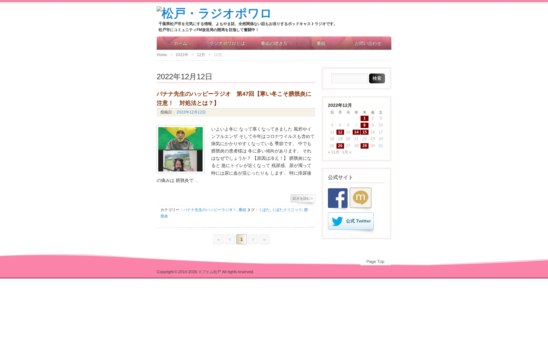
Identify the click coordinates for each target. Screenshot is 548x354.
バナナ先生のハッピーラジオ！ (210, 210)
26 (340, 146)
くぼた (264, 210)
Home (162, 55)
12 (340, 132)
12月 (201, 55)
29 (364, 146)
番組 (320, 43)
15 (364, 132)
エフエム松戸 (209, 272)
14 (356, 132)
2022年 (182, 55)
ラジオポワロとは (227, 43)
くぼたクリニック (287, 210)
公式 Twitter (358, 220)
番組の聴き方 (274, 43)
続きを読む (303, 198)
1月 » (346, 152)
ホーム (180, 43)
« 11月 (333, 152)
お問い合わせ (368, 43)
